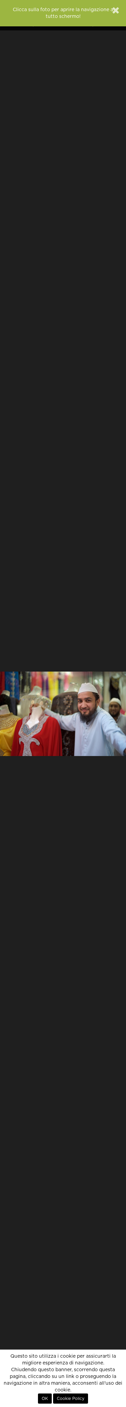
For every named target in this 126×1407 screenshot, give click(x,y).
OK (45, 1399)
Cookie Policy (70, 1399)
